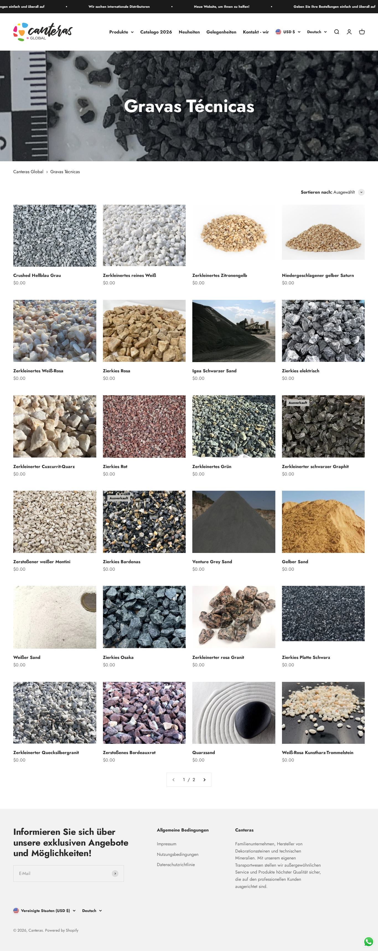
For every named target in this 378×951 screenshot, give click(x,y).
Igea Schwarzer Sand (214, 371)
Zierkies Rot (115, 466)
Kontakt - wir (256, 32)
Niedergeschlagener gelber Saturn (318, 275)
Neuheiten (189, 32)
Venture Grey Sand (212, 561)
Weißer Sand (26, 657)
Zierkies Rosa (116, 371)
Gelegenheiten (221, 32)
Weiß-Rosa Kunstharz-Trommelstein (317, 752)
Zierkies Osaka (118, 657)
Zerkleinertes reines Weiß (129, 275)
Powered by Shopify (61, 930)
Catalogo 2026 (156, 32)
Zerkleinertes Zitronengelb (219, 275)
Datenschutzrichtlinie (176, 864)
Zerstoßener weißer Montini (41, 561)
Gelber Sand (295, 561)
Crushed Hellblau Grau (37, 275)
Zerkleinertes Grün (211, 466)
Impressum (166, 844)
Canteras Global (28, 171)
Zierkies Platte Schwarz (306, 657)
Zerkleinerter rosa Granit (218, 657)
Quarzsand (203, 752)
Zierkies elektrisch (300, 371)
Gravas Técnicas (65, 171)
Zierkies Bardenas (121, 561)
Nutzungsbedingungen (177, 854)
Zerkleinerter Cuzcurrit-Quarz (44, 466)
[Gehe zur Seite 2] (204, 780)
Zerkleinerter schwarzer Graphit (315, 466)
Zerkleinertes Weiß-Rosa (38, 371)
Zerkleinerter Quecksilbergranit (46, 752)
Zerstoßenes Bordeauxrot (129, 752)
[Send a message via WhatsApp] (368, 941)
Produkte (118, 32)
